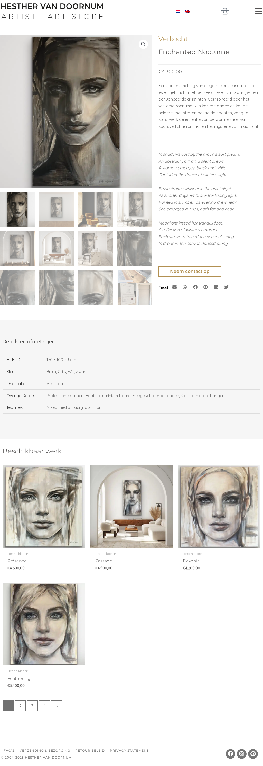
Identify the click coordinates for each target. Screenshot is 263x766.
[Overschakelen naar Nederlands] (178, 10)
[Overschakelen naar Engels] (188, 10)
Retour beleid (90, 750)
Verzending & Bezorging (45, 750)
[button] (143, 44)
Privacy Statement (129, 750)
